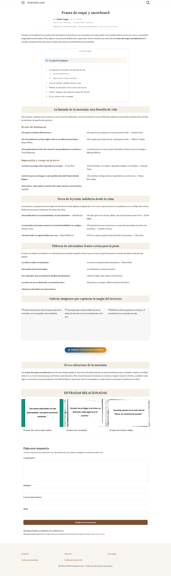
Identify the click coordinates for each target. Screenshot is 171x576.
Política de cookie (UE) (73, 560)
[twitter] (71, 19)
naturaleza (132, 35)
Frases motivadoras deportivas (88, 26)
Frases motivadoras (70, 26)
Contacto (25, 554)
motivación (95, 206)
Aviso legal (112, 554)
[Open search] (148, 2)
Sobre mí (68, 554)
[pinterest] (76, 19)
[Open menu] (23, 2)
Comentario (29, 458)
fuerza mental (32, 376)
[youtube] (78, 19)
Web (25, 509)
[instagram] (74, 19)
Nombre (27, 485)
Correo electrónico (32, 497)
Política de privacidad (29, 560)
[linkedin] (81, 19)
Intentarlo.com (36, 3)
